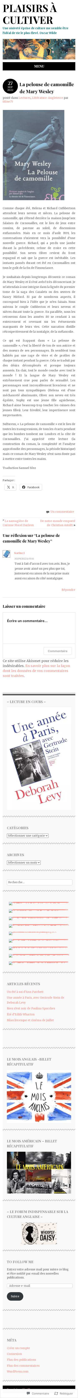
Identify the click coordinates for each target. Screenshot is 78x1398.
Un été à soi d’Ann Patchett (25, 992)
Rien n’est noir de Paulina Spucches (31, 1008)
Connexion (14, 1354)
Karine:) (19, 553)
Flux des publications (21, 1360)
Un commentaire (62, 512)
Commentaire (57, 651)
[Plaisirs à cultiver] (39, 60)
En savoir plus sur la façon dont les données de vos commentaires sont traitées (36, 671)
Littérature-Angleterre (47, 98)
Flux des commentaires (23, 1366)
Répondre (68, 590)
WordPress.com (17, 1371)
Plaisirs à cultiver (30, 14)
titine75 (8, 101)
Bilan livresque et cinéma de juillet (30, 1020)
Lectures (25, 98)
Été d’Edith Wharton (21, 1014)
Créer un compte (18, 1348)
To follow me (20, 1262)
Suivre (15, 1296)
